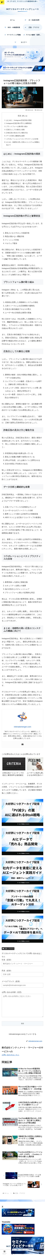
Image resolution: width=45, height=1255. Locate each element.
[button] (39, 767)
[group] (14, 768)
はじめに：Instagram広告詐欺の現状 (19, 120)
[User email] (22, 744)
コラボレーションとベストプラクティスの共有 (22, 139)
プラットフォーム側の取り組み (17, 126)
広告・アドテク (9, 948)
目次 (19, 116)
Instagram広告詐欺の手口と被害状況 (19, 123)
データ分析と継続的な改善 (15, 136)
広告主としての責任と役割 (15, 129)
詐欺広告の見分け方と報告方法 (17, 133)
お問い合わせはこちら (10, 1055)
